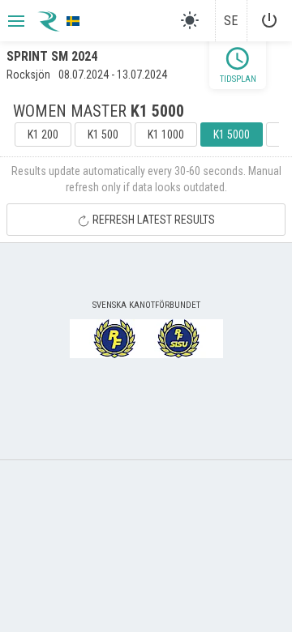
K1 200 (43, 134)
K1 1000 (166, 134)
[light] (190, 20)
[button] (14, 21)
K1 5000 (231, 134)
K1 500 (103, 134)
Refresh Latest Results (152, 219)
